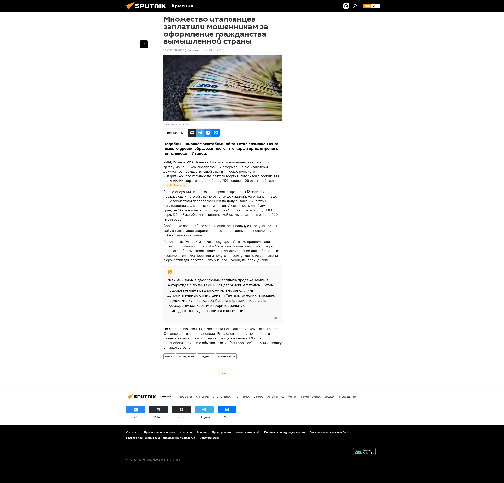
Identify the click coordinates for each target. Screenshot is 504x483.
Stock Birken (182, 124)
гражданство (206, 356)
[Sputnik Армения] (147, 11)
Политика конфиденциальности (284, 432)
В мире (258, 396)
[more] (275, 318)
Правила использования (159, 432)
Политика (242, 396)
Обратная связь (209, 438)
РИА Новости (175, 185)
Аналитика (275, 396)
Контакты (186, 432)
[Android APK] (364, 452)
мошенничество (226, 356)
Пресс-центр (347, 396)
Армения (202, 396)
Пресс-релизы (221, 432)
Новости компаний (247, 432)
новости (185, 396)
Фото (292, 396)
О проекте (132, 432)
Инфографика (310, 396)
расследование (186, 356)
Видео (329, 396)
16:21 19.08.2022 (173, 50)
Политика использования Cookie (330, 432)
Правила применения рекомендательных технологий (160, 438)
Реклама (201, 432)
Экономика (222, 396)
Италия (169, 356)
